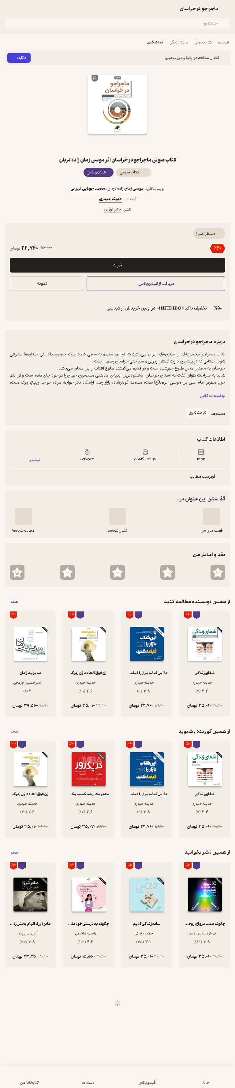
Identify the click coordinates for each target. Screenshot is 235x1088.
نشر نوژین (112, 209)
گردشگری (155, 42)
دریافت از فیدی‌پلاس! (156, 283)
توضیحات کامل (212, 396)
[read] (23, 516)
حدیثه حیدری (110, 199)
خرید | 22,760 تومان (60, 1080)
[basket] (23, 8)
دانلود (21, 58)
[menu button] (8, 8)
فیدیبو (223, 42)
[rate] (218, 572)
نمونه (42, 283)
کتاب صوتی (203, 42)
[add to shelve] (211, 516)
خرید (117, 265)
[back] (226, 8)
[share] (103, 145)
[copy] (15, 308)
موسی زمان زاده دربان (125, 188)
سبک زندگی (179, 42)
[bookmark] (132, 145)
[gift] (117, 145)
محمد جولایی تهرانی (87, 188)
